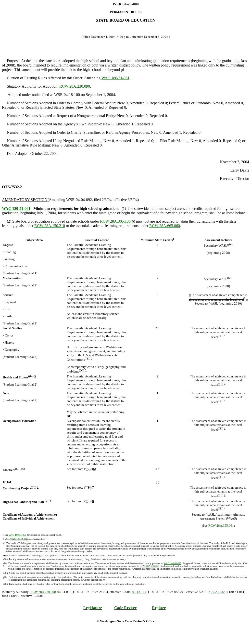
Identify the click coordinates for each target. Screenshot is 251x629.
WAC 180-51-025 (172, 563)
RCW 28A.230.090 (74, 86)
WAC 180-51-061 (115, 78)
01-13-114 (139, 592)
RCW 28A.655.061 (221, 525)
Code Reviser (125, 608)
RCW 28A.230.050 (149, 566)
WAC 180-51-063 (19, 539)
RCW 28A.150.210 (49, 226)
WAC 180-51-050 (17, 535)
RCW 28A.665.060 (164, 226)
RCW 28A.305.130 (115, 221)
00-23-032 (218, 592)
